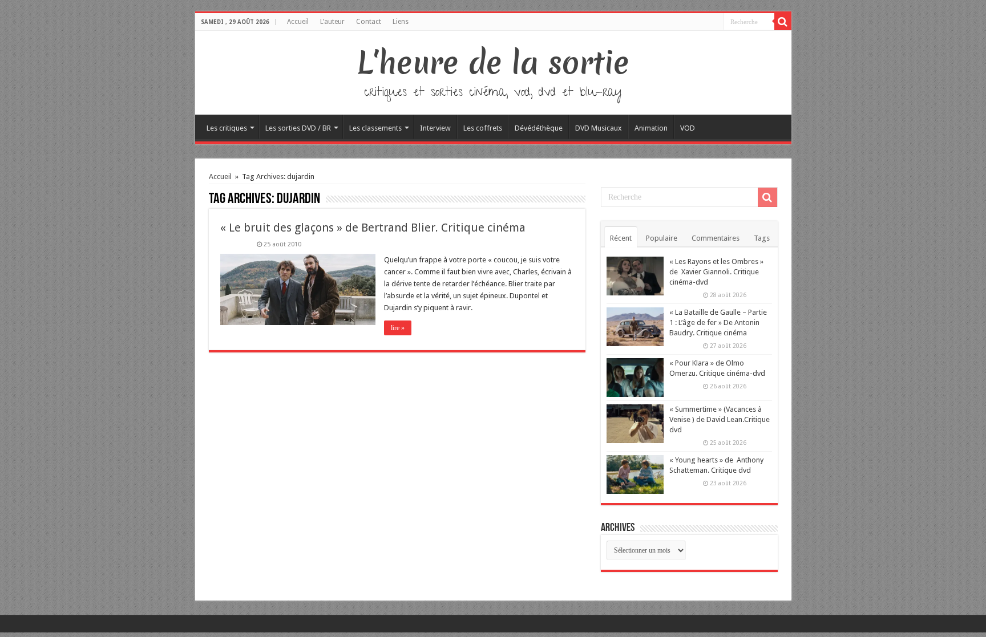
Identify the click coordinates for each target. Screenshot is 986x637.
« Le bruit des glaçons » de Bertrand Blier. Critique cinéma (373, 227)
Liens (401, 22)
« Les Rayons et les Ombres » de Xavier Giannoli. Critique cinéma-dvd (716, 271)
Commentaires (716, 238)
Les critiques (227, 128)
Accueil (298, 22)
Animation (651, 128)
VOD (687, 128)
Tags (762, 238)
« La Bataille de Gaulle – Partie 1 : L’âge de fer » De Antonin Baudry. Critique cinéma (718, 322)
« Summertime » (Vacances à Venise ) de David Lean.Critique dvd (719, 419)
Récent (621, 238)
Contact (368, 22)
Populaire (661, 238)
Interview (435, 128)
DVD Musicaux (598, 128)
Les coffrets (482, 128)
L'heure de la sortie (493, 62)
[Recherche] (782, 21)
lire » (398, 328)
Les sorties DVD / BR (298, 128)
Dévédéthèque (539, 128)
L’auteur (332, 22)
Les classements (375, 128)
